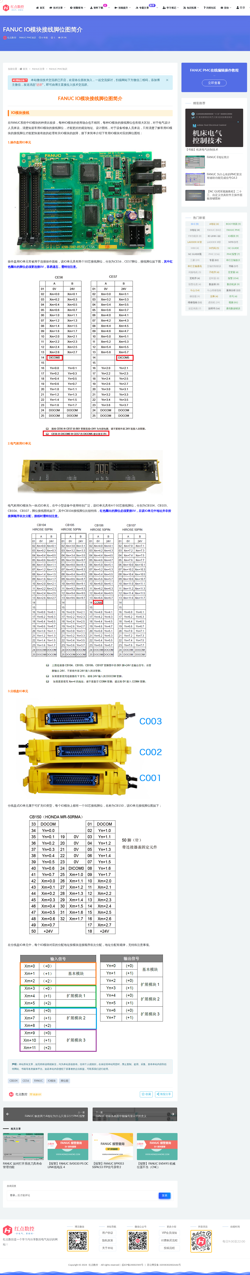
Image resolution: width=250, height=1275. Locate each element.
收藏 (148, 1094)
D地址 (195, 230)
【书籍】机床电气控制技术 (201, 149)
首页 (25, 69)
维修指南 (195, 302)
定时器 (214, 278)
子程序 (214, 272)
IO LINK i (214, 236)
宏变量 (233, 272)
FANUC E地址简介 (218, 157)
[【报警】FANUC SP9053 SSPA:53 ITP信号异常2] (112, 1146)
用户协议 (107, 1233)
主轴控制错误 (214, 267)
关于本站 (107, 1248)
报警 (233, 278)
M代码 (214, 248)
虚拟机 (214, 302)
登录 (242, 7)
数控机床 (233, 284)
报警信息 (194, 284)
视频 (233, 302)
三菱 (194, 260)
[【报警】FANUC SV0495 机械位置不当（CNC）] (157, 1146)
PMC (214, 254)
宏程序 (195, 278)
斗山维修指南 (214, 291)
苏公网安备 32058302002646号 (164, 1265)
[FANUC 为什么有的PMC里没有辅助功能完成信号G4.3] (195, 180)
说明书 (214, 308)
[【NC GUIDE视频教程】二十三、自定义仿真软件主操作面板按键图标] (195, 195)
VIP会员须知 (169, 1233)
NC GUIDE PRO (233, 249)
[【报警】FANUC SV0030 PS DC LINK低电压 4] (68, 1146)
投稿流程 (169, 1248)
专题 (214, 260)
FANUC (38, 1081)
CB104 (14, 1081)
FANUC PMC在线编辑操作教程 (233, 231)
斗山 (194, 290)
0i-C (194, 224)
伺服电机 (194, 272)
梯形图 (195, 296)
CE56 (26, 1081)
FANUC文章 (38, 69)
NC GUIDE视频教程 (195, 255)
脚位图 (64, 1081)
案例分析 (233, 290)
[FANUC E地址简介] (195, 163)
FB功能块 (194, 236)
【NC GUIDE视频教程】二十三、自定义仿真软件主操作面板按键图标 (224, 195)
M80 (195, 248)
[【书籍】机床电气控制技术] (214, 146)
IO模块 (52, 1081)
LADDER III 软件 (195, 243)
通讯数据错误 (233, 309)
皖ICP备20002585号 (132, 1265)
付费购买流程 (169, 1240)
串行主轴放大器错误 (233, 261)
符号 (233, 296)
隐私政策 (107, 1240)
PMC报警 (233, 254)
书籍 (233, 266)
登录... (13, 1195)
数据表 (214, 284)
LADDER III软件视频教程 (214, 243)
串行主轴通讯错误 (195, 267)
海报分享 (165, 1094)
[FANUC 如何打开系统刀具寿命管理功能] (23, 1148)
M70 (233, 242)
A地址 (214, 224)
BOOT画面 (233, 224)
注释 (214, 296)
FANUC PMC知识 (27, 38)
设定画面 (194, 308)
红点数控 (11, 38)
